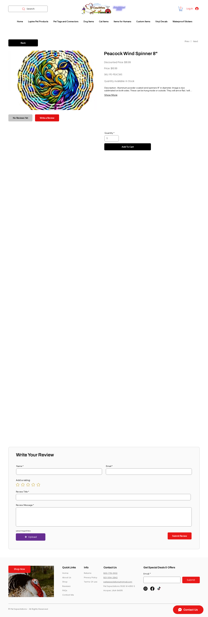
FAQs (64, 590)
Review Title (22, 492)
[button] (180, 9)
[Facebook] (152, 589)
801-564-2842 (110, 577)
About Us (66, 577)
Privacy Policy (90, 577)
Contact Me (68, 594)
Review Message (24, 505)
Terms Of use (90, 581)
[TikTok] (159, 589)
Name (19, 466)
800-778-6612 (110, 573)
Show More (110, 94)
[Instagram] (145, 589)
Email (108, 466)
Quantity (108, 133)
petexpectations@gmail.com (117, 581)
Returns (87, 573)
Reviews (66, 586)
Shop (64, 581)
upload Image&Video (23, 531)
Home (65, 573)
